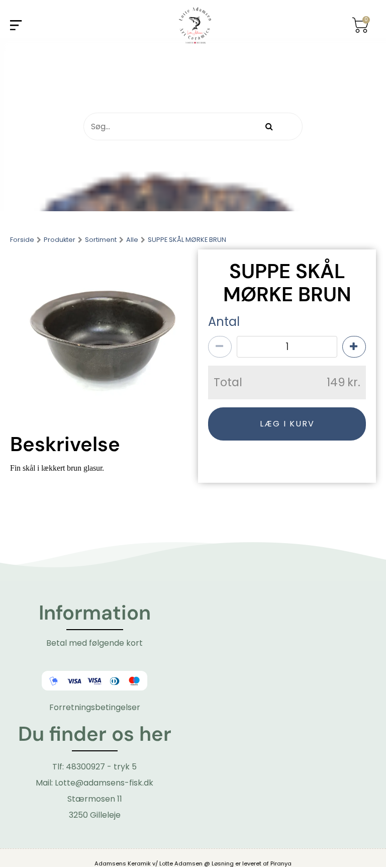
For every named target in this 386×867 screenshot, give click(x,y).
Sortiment (101, 240)
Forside (22, 240)
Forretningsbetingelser (94, 707)
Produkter (59, 240)
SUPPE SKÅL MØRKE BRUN (187, 240)
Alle (132, 240)
